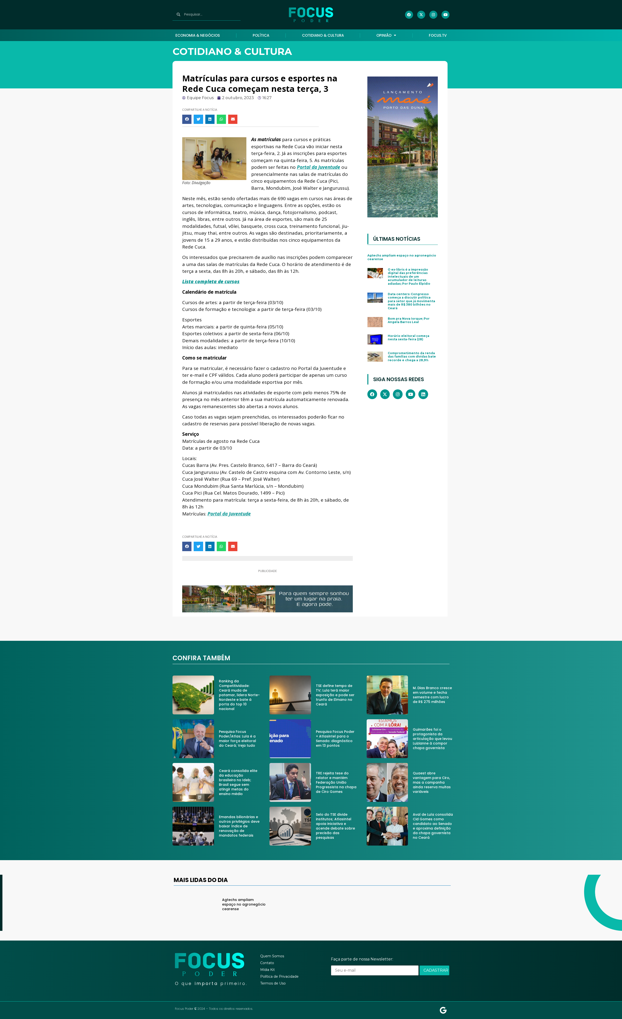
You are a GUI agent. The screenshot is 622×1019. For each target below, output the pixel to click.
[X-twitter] (421, 15)
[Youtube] (445, 15)
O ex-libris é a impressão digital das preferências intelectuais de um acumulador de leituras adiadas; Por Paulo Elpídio (409, 276)
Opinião (383, 35)
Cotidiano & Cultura (323, 35)
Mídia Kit (267, 970)
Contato (267, 963)
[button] (186, 119)
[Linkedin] (423, 394)
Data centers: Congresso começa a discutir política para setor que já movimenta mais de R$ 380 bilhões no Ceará (411, 301)
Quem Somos (272, 956)
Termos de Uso (273, 983)
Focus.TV (438, 35)
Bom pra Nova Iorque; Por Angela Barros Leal (409, 320)
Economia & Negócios (197, 35)
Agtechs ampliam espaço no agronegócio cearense (401, 257)
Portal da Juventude (318, 167)
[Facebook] (409, 15)
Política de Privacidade (279, 976)
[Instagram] (433, 15)
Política (261, 35)
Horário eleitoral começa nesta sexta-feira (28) (408, 337)
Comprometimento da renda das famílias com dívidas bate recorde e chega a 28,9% (412, 356)
